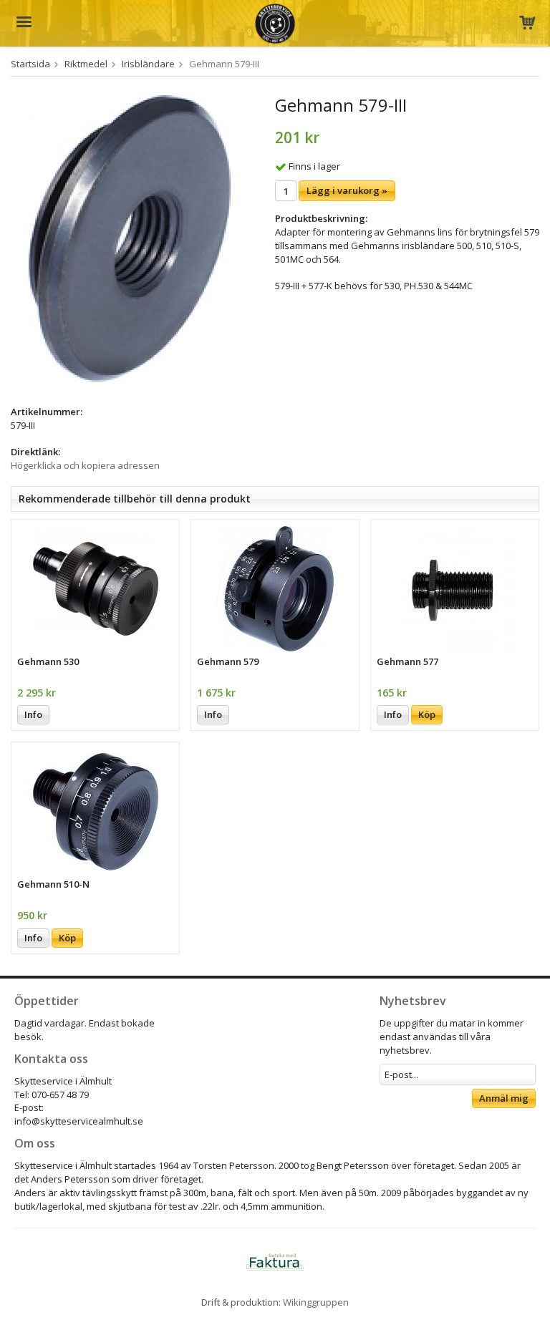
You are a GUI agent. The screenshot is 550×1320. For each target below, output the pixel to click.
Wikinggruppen (316, 1302)
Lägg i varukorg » (347, 190)
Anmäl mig (504, 1098)
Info (33, 714)
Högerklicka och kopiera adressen (85, 465)
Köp (426, 714)
